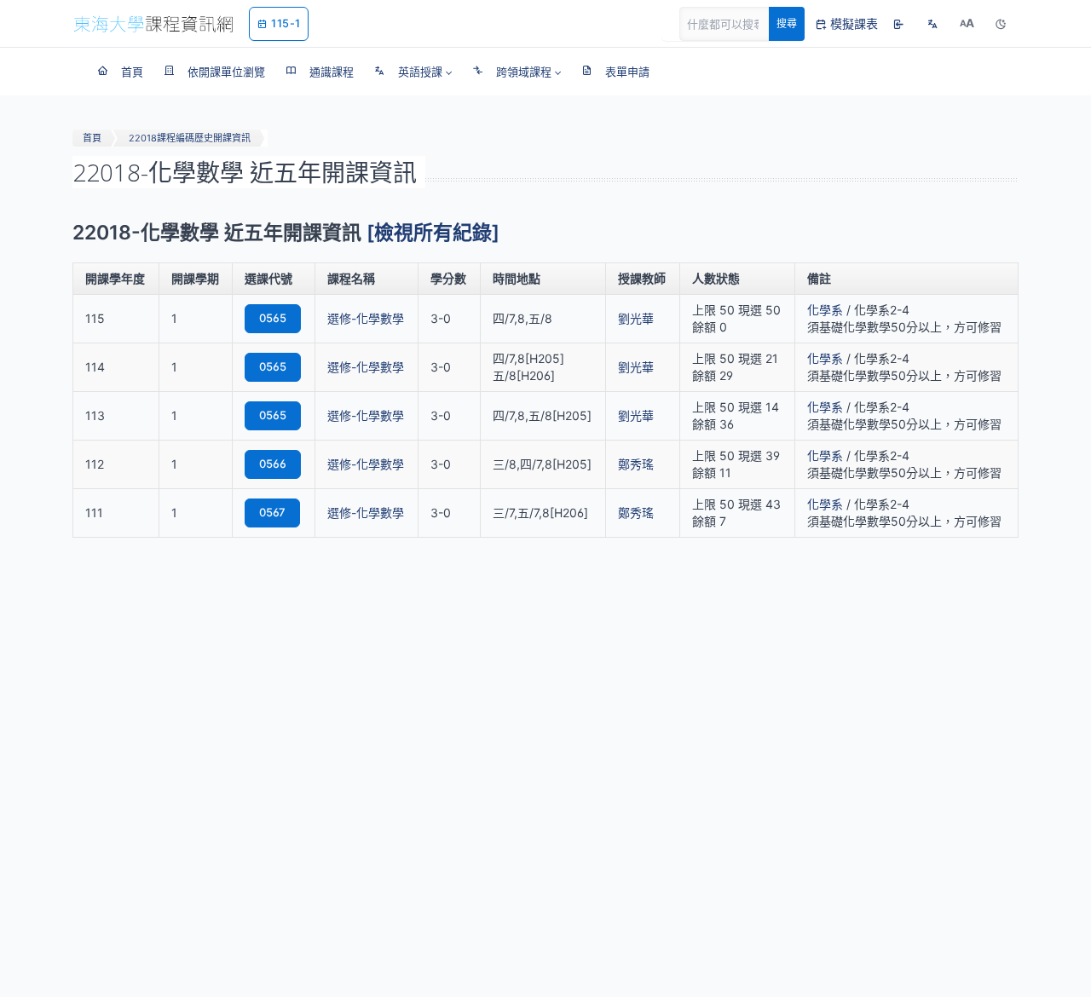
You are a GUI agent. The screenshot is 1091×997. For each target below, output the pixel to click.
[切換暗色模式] (1001, 24)
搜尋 (786, 23)
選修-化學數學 (365, 318)
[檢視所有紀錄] (433, 233)
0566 (272, 463)
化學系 (825, 310)
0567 (272, 512)
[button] (413, 72)
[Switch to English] (932, 24)
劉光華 (636, 318)
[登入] (898, 24)
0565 (272, 318)
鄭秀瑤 (636, 464)
